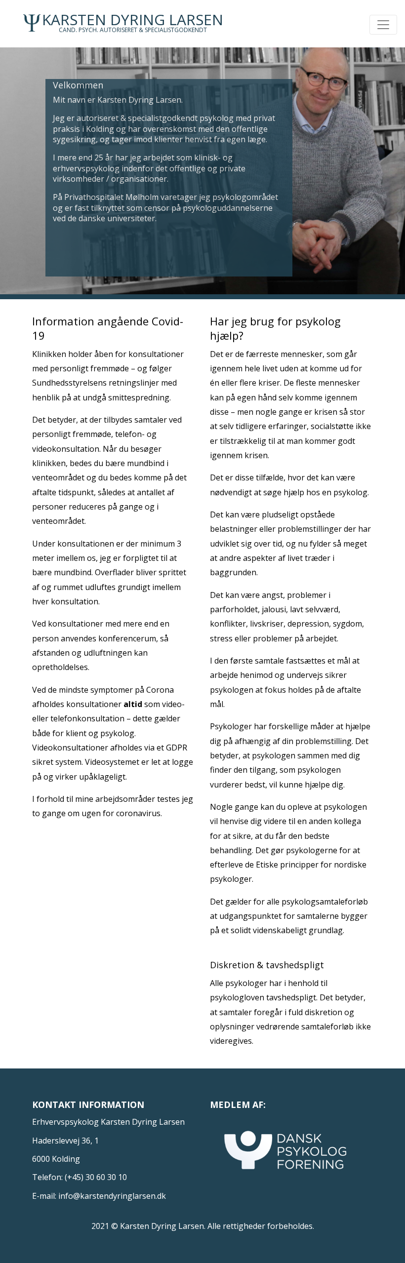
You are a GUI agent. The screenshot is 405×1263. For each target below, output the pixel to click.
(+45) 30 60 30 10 (96, 1177)
